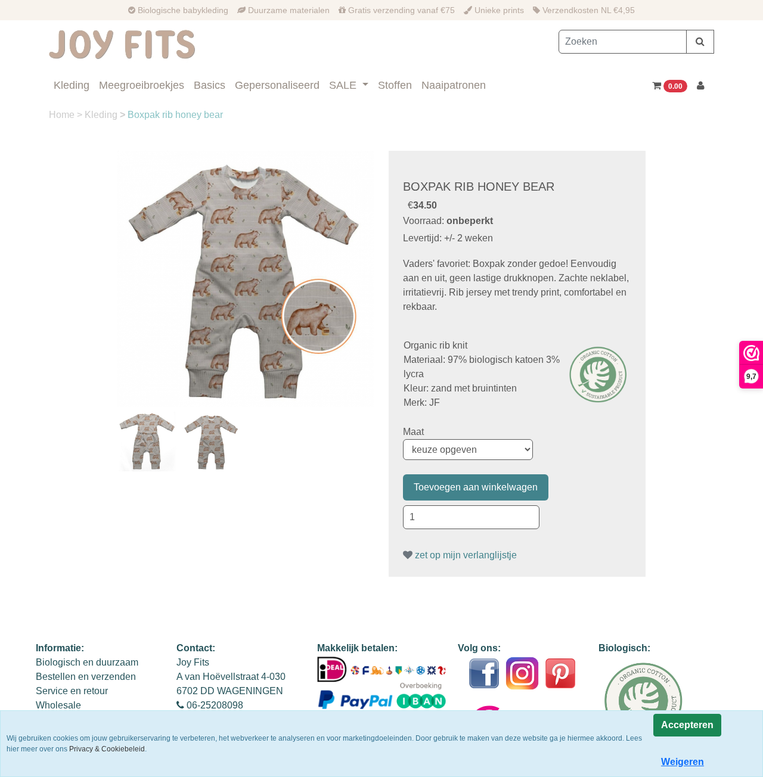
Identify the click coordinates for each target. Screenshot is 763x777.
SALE (344, 85)
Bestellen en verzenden (86, 677)
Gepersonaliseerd (277, 85)
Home (63, 115)
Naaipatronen (453, 85)
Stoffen (395, 85)
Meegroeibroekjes (141, 85)
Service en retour (72, 691)
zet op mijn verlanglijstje (464, 555)
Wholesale (58, 705)
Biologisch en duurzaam (87, 662)
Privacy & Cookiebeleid (107, 749)
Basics (209, 85)
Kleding (71, 85)
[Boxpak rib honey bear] (245, 279)
